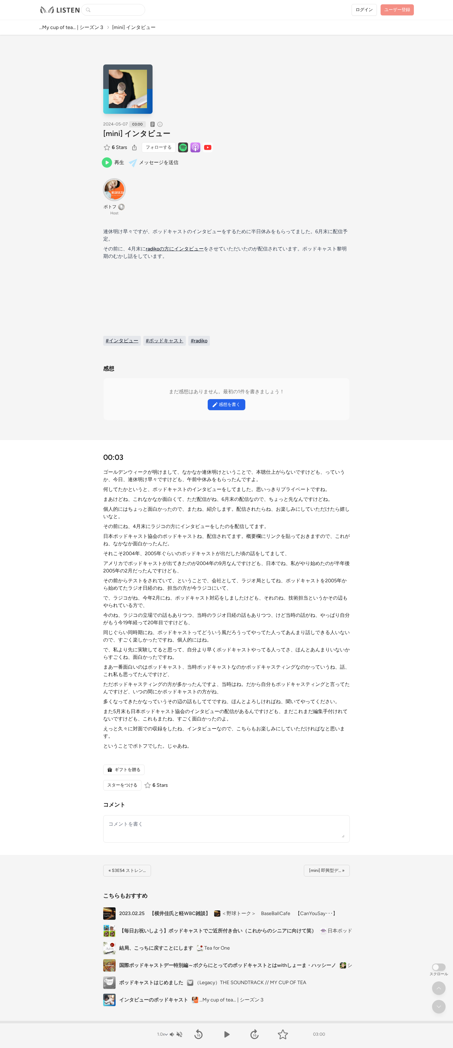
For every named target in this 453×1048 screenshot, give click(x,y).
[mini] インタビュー (136, 133)
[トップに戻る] (439, 988)
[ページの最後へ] (439, 1006)
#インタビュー (122, 341)
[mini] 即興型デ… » (327, 870)
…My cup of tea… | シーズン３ (71, 27)
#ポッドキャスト (164, 341)
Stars (119, 147)
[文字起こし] (152, 124)
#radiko (199, 341)
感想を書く (229, 404)
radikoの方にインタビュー (175, 249)
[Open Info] (160, 124)
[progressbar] (226, 1022)
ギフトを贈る (128, 769)
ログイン (364, 9)
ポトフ (110, 206)
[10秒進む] (255, 1034)
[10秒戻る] (198, 1034)
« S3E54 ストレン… (127, 870)
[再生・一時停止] (226, 1034)
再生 (119, 162)
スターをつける (122, 785)
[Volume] (175, 1034)
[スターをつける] (107, 147)
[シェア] (134, 147)
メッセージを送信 (158, 162)
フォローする (159, 147)
